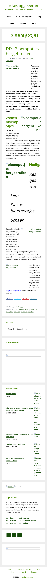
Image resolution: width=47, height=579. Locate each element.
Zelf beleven (11, 523)
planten (17, 312)
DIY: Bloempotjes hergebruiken (22, 51)
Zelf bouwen (24, 518)
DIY (36, 309)
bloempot (20, 309)
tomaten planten (27, 312)
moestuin (9, 312)
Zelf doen (10, 518)
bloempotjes (29, 309)
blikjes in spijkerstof (13, 290)
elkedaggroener (23, 5)
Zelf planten (11, 520)
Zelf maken (20, 307)
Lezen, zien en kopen (27, 520)
